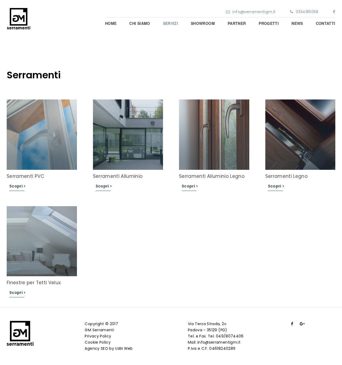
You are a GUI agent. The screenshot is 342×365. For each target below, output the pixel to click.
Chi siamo (139, 23)
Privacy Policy (98, 336)
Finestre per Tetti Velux (34, 282)
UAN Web (124, 348)
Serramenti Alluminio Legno (211, 176)
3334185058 (307, 11)
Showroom (203, 23)
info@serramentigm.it (253, 11)
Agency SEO (96, 348)
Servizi (170, 23)
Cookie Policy (98, 342)
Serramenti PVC (25, 176)
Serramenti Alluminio (118, 176)
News (297, 23)
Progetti (269, 23)
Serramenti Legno (286, 176)
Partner (237, 23)
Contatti (325, 23)
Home (110, 23)
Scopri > (17, 186)
